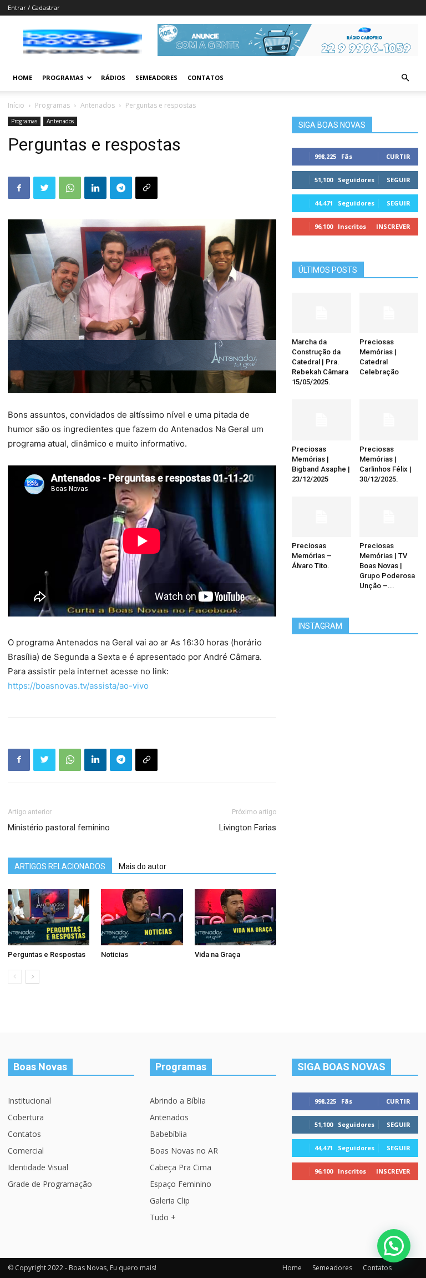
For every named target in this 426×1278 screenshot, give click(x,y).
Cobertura (26, 1117)
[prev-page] (15, 977)
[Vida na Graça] (235, 917)
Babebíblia (168, 1134)
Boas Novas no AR (184, 1150)
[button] (405, 78)
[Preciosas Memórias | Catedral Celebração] (389, 313)
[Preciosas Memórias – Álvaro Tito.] (321, 517)
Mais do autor (142, 866)
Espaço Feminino (180, 1184)
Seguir (398, 180)
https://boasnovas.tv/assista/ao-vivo (78, 685)
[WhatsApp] (70, 188)
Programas (63, 77)
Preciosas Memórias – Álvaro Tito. (312, 556)
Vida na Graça (217, 954)
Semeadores (156, 77)
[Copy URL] (146, 188)
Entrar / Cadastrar (34, 7)
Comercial (26, 1150)
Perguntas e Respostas (46, 954)
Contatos (205, 77)
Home (22, 77)
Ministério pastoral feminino (59, 828)
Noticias (114, 954)
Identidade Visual (38, 1167)
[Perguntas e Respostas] (48, 917)
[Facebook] (19, 188)
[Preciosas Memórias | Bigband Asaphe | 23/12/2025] (321, 419)
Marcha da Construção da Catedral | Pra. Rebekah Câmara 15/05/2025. (320, 362)
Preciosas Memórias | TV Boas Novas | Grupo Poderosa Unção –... (387, 566)
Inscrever (393, 226)
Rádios (113, 77)
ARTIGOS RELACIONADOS (59, 866)
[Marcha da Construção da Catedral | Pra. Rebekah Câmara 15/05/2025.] (321, 313)
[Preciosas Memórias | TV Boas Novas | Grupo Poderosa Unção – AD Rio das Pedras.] (389, 517)
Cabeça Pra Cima (180, 1167)
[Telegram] (121, 188)
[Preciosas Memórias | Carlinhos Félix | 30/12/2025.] (389, 419)
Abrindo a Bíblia (178, 1100)
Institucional (29, 1100)
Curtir (398, 156)
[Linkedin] (95, 188)
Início (16, 105)
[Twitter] (44, 188)
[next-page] (32, 977)
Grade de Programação (50, 1184)
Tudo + (163, 1217)
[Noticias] (141, 917)
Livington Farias (247, 828)
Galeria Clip (170, 1200)
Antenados (97, 105)
